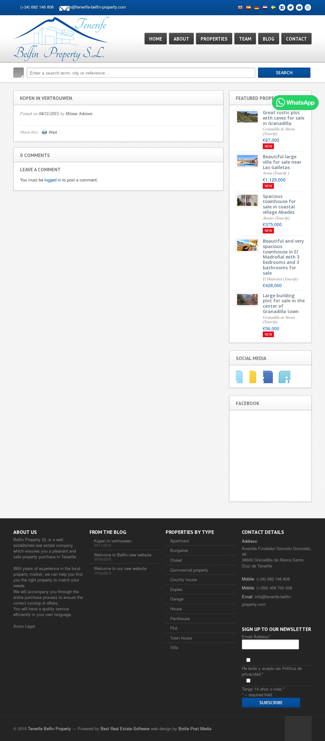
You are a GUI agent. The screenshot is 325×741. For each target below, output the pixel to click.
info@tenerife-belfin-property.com (95, 7)
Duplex (176, 589)
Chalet (176, 560)
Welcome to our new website (120, 568)
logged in (52, 180)
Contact (296, 39)
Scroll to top (298, 728)
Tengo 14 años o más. (263, 689)
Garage (176, 599)
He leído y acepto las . (272, 671)
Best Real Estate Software (125, 728)
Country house (183, 579)
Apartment (179, 541)
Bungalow (179, 550)
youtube (270, 376)
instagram (283, 376)
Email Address (256, 636)
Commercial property (189, 570)
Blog (269, 39)
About (181, 39)
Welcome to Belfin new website (122, 555)
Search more (304, 86)
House (176, 609)
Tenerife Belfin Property (49, 728)
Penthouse (180, 618)
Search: (18, 73)
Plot (173, 628)
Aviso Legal (24, 626)
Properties (214, 39)
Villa (174, 647)
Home (155, 39)
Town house (181, 638)
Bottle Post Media (194, 728)
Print (53, 132)
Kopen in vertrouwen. (113, 541)
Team (245, 39)
